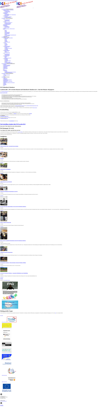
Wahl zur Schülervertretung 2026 (5, 222)
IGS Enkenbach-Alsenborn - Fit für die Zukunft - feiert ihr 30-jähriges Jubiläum (13, 262)
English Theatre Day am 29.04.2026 (6, 181)
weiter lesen (1, 151)
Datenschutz (1, 405)
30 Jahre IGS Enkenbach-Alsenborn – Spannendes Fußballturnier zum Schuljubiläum (14, 273)
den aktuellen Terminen (7, 280)
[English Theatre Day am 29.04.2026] (3, 180)
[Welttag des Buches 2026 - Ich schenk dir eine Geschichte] (3, 144)
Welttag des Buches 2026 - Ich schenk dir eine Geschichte (9, 146)
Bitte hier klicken (35, 107)
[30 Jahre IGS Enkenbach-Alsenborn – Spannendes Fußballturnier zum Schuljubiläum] (3, 271)
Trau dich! (2, 158)
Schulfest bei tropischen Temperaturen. (6, 252)
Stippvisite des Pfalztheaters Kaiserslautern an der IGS (9, 191)
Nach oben (1, 315)
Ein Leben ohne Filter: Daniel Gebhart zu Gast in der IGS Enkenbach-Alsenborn (13, 206)
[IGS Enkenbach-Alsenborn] (16, 7)
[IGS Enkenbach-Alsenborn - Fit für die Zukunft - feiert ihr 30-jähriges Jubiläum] (3, 261)
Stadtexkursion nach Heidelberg (5, 169)
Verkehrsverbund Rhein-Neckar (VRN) (20, 105)
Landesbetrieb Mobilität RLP (4, 91)
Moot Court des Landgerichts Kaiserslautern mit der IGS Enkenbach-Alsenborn (13, 240)
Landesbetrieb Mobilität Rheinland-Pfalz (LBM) (32, 105)
